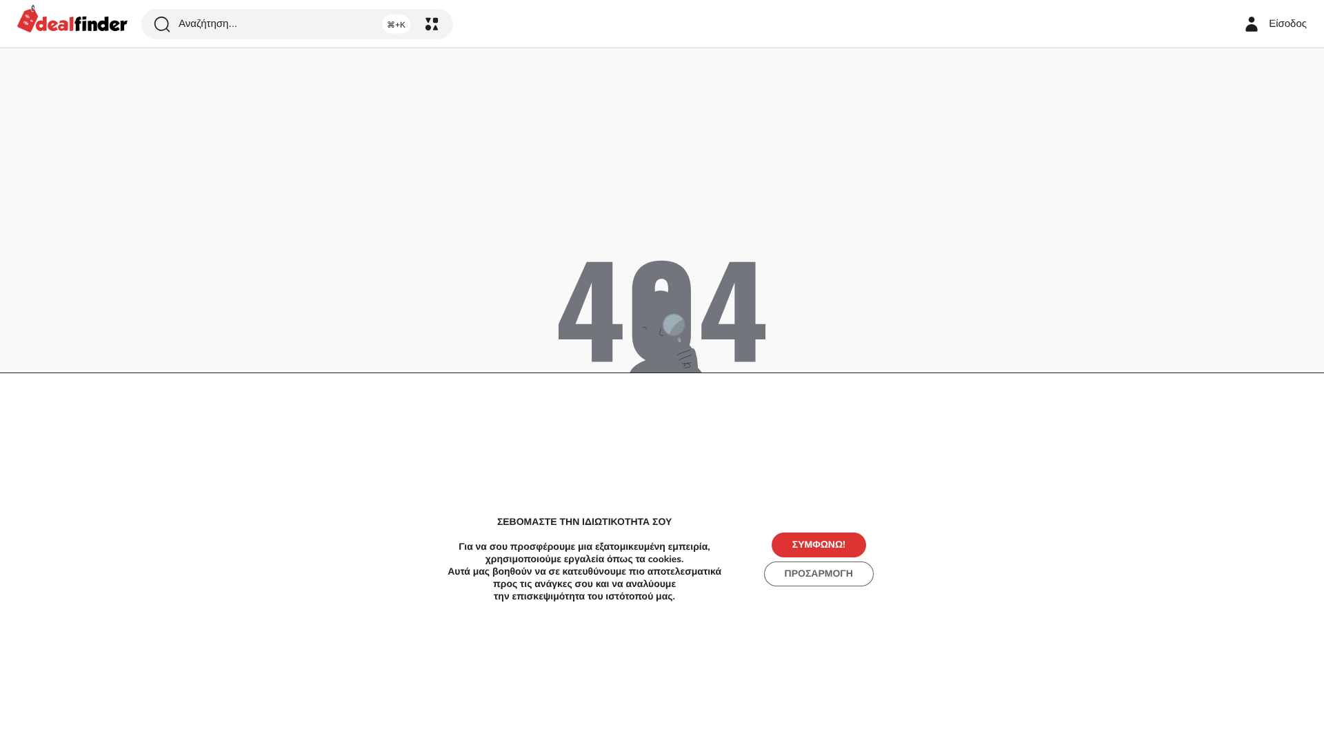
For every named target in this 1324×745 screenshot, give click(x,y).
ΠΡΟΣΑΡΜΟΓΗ (819, 573)
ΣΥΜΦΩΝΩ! (818, 544)
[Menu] (431, 24)
